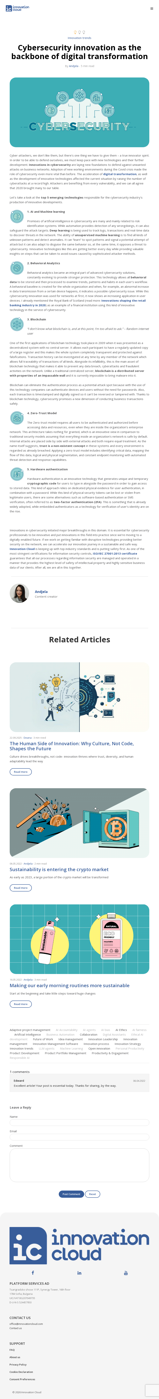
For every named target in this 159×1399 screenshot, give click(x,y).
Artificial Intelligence (27, 1034)
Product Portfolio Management (65, 1053)
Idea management (70, 1039)
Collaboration (88, 1034)
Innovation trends (79, 38)
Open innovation (99, 1048)
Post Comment (71, 1194)
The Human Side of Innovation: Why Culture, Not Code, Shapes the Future (72, 746)
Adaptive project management (30, 1030)
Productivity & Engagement (110, 1053)
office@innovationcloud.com (26, 1324)
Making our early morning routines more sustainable (70, 985)
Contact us (16, 1328)
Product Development (24, 1053)
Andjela (73, 66)
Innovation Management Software (55, 1044)
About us (15, 1357)
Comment (16, 1146)
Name (14, 1117)
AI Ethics (121, 1030)
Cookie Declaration (21, 1372)
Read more (21, 771)
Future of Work (43, 1039)
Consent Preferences (22, 1379)
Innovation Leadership (103, 1039)
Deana (28, 737)
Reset (92, 1194)
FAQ (12, 1350)
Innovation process (96, 1044)
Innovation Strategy (128, 1044)
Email (13, 1131)
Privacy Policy (18, 1364)
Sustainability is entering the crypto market (59, 869)
